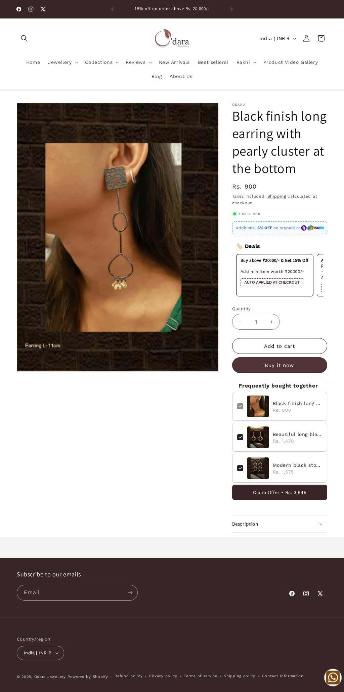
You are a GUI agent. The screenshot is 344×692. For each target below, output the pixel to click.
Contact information (283, 676)
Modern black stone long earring (297, 465)
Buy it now (279, 365)
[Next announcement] (231, 9)
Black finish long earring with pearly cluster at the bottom (297, 403)
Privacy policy (163, 676)
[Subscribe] (130, 593)
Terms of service (200, 676)
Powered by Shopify (88, 677)
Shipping (276, 196)
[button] (24, 38)
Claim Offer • (279, 492)
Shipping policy (239, 676)
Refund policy (128, 676)
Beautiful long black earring (297, 434)
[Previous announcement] (112, 9)
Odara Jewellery (50, 677)
